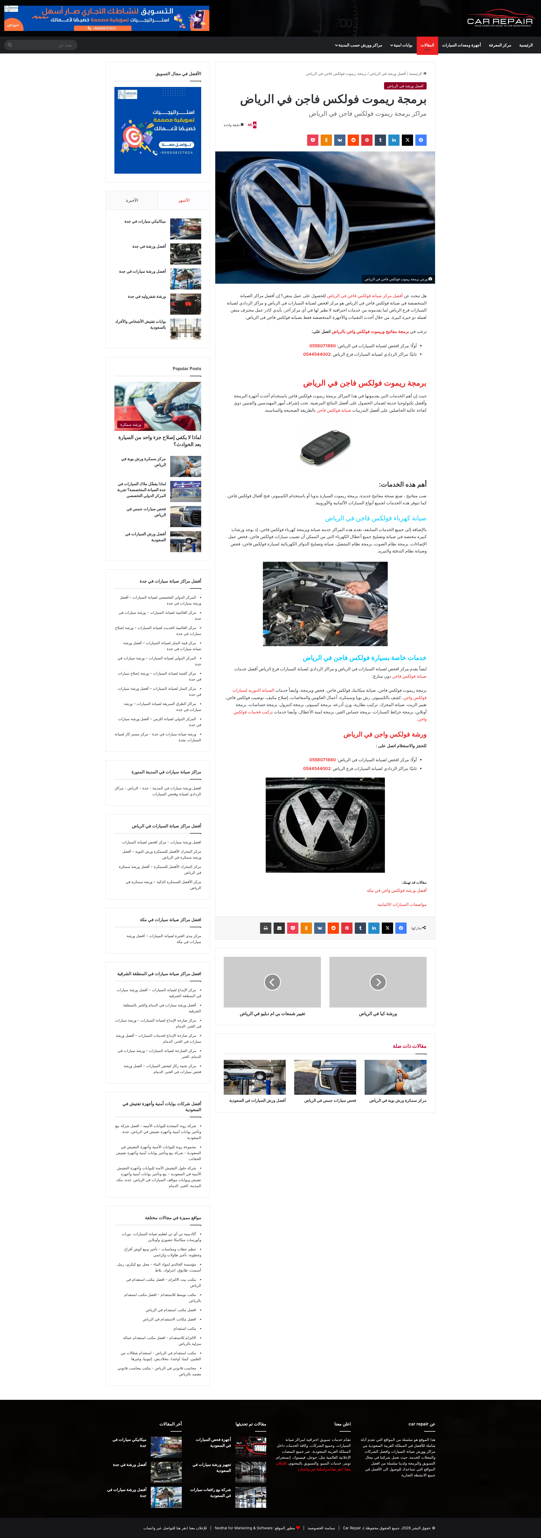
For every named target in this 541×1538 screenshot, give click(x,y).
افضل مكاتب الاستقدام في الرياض (169, 1319)
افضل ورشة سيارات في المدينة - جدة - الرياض (164, 788)
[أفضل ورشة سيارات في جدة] (185, 279)
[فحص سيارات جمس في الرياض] (325, 1077)
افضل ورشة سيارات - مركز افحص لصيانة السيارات (161, 842)
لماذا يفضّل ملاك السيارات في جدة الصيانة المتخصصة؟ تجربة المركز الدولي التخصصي (141, 489)
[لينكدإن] (394, 140)
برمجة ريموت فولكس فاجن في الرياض (365, 383)
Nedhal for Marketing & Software (243, 1528)
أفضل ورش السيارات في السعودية (257, 1100)
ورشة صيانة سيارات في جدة (173, 734)
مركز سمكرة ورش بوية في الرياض (398, 1100)
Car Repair (351, 1528)
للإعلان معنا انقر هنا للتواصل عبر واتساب (175, 1528)
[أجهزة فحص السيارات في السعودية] (250, 1447)
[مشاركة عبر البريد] (279, 928)
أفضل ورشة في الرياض (388, 73)
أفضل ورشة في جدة (149, 246)
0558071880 (322, 345)
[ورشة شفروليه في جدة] (185, 304)
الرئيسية (526, 44)
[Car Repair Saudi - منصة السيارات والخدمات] (500, 18)
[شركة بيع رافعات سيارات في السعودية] (250, 1497)
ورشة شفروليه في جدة (147, 296)
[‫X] (407, 140)
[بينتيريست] (367, 140)
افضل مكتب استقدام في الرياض (171, 1310)
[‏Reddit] (353, 140)
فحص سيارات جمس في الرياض (330, 1100)
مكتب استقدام (185, 1328)
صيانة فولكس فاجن (334, 410)
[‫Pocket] (312, 140)
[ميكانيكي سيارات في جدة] (185, 228)
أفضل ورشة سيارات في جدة (142, 271)
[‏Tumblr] (380, 140)
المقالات (427, 44)
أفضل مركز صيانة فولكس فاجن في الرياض (365, 295)
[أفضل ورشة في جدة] (185, 254)
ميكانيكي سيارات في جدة (145, 221)
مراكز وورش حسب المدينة (360, 44)
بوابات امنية (403, 44)
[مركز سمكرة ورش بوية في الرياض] (396, 1077)
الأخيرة (132, 200)
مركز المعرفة (500, 44)
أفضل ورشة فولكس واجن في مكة (397, 890)
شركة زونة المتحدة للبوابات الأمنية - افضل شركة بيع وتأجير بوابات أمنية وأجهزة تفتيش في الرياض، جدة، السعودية (158, 1131)
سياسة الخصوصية (321, 1528)
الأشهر (184, 200)
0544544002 (317, 354)
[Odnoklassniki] (326, 140)
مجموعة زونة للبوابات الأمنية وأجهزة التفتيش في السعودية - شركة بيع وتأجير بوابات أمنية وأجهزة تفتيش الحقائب (158, 1153)
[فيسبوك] (421, 140)
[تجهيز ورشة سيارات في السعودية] (250, 1472)
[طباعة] (265, 928)
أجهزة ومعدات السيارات (461, 44)
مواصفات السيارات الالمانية (402, 904)
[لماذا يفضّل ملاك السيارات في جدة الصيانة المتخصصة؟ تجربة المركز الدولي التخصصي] (185, 491)
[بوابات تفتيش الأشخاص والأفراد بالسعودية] (185, 329)
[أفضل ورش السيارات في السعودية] (255, 1077)
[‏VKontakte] (339, 140)
